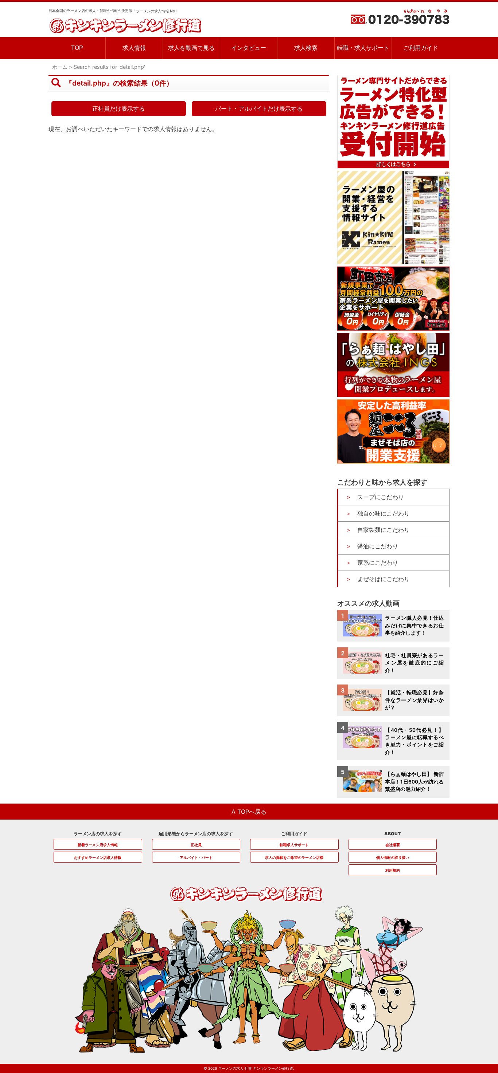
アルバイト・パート (196, 857)
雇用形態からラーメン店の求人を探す (196, 833)
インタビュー (248, 48)
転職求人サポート (294, 845)
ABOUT (392, 833)
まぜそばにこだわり (383, 579)
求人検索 (306, 48)
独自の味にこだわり (383, 513)
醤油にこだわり (377, 546)
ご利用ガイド (420, 48)
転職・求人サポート (363, 48)
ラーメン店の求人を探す (98, 833)
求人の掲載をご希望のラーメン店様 (294, 857)
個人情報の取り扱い (392, 857)
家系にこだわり (377, 562)
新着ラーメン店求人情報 (98, 845)
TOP (77, 48)
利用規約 (392, 870)
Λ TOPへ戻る (249, 811)
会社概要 (392, 845)
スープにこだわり (380, 497)
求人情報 (134, 48)
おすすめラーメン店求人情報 (97, 857)
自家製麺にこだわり (383, 529)
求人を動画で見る (191, 48)
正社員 (196, 845)
